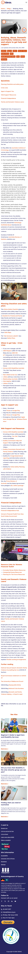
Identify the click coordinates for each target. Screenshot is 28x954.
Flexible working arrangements (16, 659)
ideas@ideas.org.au (9, 912)
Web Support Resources (8, 95)
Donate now (4, 828)
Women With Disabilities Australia (13, 368)
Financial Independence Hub (10, 510)
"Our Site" (15, 436)
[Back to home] (6, 2)
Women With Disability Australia (13, 432)
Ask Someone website (11, 336)
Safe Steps (7, 332)
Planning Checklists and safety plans (12, 84)
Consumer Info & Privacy (8, 858)
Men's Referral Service (10, 375)
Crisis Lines (4, 88)
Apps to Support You (7, 91)
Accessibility (4, 855)
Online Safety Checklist (11, 309)
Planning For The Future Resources (14, 574)
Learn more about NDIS (7, 837)
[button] (26, 2)
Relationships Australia (10, 379)
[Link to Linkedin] (12, 901)
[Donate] (8, 922)
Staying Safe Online (15, 685)
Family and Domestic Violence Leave (12, 102)
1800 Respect (7, 351)
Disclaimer (4, 861)
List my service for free (7, 831)
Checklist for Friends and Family (12, 316)
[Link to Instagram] (8, 901)
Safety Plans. (11, 338)
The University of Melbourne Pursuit (12, 681)
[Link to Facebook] (1, 901)
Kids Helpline (7, 381)
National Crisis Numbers (16, 688)
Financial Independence (8, 98)
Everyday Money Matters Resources (14, 570)
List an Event (4, 834)
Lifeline (5, 377)
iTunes (8, 410)
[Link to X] (5, 901)
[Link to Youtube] (15, 901)
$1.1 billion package (17, 485)
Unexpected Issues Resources (12, 572)
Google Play (16, 410)
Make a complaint (6, 840)
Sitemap (3, 864)
